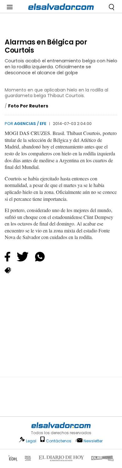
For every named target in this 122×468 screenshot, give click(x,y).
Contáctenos (58, 441)
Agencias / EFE (30, 124)
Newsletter (93, 441)
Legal (31, 441)
